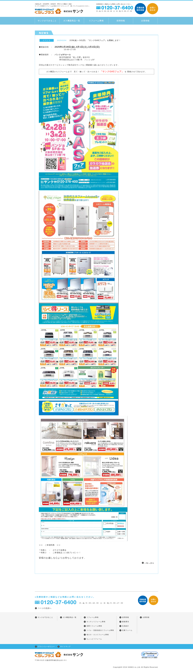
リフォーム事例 (96, 21)
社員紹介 (125, 626)
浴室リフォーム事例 (94, 626)
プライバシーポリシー (46, 646)
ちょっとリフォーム (94, 639)
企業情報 (145, 21)
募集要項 (125, 622)
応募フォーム (127, 630)
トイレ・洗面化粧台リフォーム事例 (100, 630)
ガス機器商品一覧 (71, 21)
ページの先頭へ (44, 608)
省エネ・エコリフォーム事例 (98, 635)
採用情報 (121, 21)
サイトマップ (65, 646)
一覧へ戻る (149, 563)
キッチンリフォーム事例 (96, 622)
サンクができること (47, 21)
